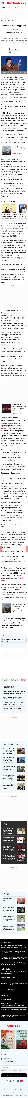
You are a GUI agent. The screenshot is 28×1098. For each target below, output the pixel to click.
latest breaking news (17, 619)
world (12, 627)
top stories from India (12, 623)
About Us (4, 1090)
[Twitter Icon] (10, 1081)
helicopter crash (13, 320)
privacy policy (17, 1070)
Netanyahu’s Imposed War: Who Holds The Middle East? (19, 408)
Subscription (7, 1059)
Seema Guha (18, 413)
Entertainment (7, 625)
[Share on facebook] (9, 48)
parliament (5, 428)
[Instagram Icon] (14, 1081)
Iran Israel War (15, 645)
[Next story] (27, 549)
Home (2, 20)
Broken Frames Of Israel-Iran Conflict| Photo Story (19, 606)
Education (16, 625)
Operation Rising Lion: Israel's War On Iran (19, 149)
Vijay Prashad (18, 153)
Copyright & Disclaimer (20, 1090)
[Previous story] (1, 549)
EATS (24, 7)
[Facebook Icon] (6, 1081)
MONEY (11, 7)
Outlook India (9, 621)
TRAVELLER (18, 7)
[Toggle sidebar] (4, 3)
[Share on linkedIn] (15, 48)
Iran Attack (5, 645)
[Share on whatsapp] (18, 48)
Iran (2, 101)
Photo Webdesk (19, 611)
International (10, 20)
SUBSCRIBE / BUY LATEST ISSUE (14, 1075)
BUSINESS (4, 7)
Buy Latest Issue (8, 1062)
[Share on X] (12, 48)
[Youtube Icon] (21, 1081)
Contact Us (10, 1090)
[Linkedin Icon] (17, 1081)
